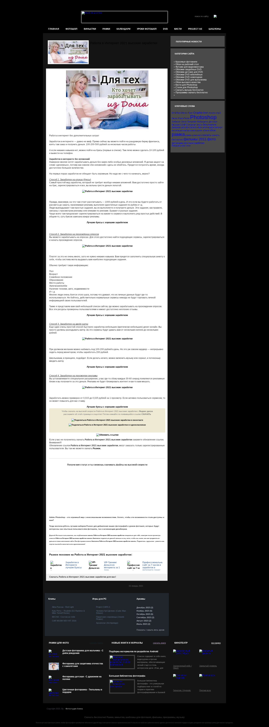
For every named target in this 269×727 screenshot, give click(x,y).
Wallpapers (202, 121)
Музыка (176, 125)
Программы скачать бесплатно (191, 92)
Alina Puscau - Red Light (63, 607)
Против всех (205, 690)
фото (211, 139)
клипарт (218, 127)
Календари (123, 29)
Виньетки (90, 29)
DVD (165, 29)
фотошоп (71, 29)
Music (175, 118)
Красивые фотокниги (186, 61)
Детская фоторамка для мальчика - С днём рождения (82, 651)
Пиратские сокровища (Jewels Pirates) (110, 618)
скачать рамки (96, 643)
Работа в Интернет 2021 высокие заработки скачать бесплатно (78, 538)
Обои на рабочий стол (187, 64)
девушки (176, 127)
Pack (180, 118)
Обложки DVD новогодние (188, 77)
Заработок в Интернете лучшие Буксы (74, 565)
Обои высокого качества (188, 82)
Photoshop (203, 117)
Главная (53, 29)
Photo (187, 118)
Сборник (191, 125)
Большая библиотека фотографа (127, 676)
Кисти (178, 29)
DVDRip (176, 113)
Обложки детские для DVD (189, 72)
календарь (208, 127)
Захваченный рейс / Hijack (182, 667)
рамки (188, 135)
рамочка (196, 135)
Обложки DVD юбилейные (189, 74)
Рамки (106, 29)
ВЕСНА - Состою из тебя (63, 617)
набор (186, 130)
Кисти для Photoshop (186, 85)
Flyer (190, 113)
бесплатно (209, 124)
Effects (184, 113)
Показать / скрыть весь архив (150, 630)
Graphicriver (200, 112)
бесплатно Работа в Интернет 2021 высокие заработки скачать (113, 541)
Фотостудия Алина (74, 709)
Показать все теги (181, 145)
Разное (96, 448)
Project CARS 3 (103, 607)
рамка (178, 134)
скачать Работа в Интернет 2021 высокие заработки (106, 535)
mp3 (218, 113)
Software (176, 121)
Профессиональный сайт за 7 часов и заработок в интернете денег (152, 565)
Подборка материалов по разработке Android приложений (133, 651)
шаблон (199, 142)
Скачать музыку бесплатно (189, 90)
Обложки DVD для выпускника (191, 79)
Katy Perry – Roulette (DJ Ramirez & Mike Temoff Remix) (68, 612)
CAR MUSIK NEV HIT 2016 (64, 621)
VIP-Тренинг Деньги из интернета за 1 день (112, 565)
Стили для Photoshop (186, 87)
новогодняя (196, 130)
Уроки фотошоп (147, 29)
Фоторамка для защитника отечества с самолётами (82, 664)
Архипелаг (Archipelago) (107, 623)
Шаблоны (215, 29)
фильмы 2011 (195, 139)
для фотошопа (189, 127)
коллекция (177, 130)
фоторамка (178, 143)
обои (213, 130)
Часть (199, 125)
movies (212, 113)
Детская (213, 121)
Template (191, 121)
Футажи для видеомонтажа (189, 67)
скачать (206, 135)
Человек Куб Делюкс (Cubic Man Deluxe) (111, 612)
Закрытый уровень (208, 666)
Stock (184, 121)
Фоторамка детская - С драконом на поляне (82, 677)
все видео (216, 643)
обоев (206, 130)
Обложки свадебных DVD (188, 69)
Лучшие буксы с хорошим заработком (107, 222)
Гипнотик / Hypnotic (182, 690)
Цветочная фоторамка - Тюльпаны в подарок (82, 690)
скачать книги (159, 643)
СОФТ (183, 125)
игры (199, 127)
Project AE (195, 29)
